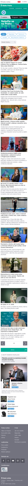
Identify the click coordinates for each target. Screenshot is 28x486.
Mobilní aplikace (5, 452)
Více (21, 17)
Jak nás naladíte (19, 430)
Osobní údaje (10, 480)
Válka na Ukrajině (6, 430)
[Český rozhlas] (5, 2)
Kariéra (17, 437)
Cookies (3, 480)
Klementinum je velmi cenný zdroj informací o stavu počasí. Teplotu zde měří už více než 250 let (12, 276)
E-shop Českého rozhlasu (10, 355)
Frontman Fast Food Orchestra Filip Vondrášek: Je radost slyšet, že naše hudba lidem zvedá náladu (12, 92)
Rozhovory (21, 34)
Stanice (3, 435)
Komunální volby (6, 433)
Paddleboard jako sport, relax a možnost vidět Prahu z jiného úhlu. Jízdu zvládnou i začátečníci (13, 215)
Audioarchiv (18, 8)
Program (11, 8)
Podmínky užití (18, 480)
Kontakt (17, 440)
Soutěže (5, 37)
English (3, 482)
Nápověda (17, 433)
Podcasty (4, 449)
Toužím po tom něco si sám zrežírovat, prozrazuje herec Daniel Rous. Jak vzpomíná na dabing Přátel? (13, 329)
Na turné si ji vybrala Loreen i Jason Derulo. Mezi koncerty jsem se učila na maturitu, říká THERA (13, 185)
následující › (25, 343)
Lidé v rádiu (18, 435)
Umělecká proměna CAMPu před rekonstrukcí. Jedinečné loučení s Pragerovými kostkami (11, 155)
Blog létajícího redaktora (17, 37)
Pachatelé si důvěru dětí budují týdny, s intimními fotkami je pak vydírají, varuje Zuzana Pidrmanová (13, 245)
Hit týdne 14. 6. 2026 (7, 304)
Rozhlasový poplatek (20, 442)
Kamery (25, 8)
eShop (3, 437)
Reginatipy (11, 34)
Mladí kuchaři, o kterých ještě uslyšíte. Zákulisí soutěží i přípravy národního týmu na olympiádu (14, 123)
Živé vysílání (4, 445)
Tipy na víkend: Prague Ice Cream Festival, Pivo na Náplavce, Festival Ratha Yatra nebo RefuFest (14, 64)
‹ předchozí (3, 343)
